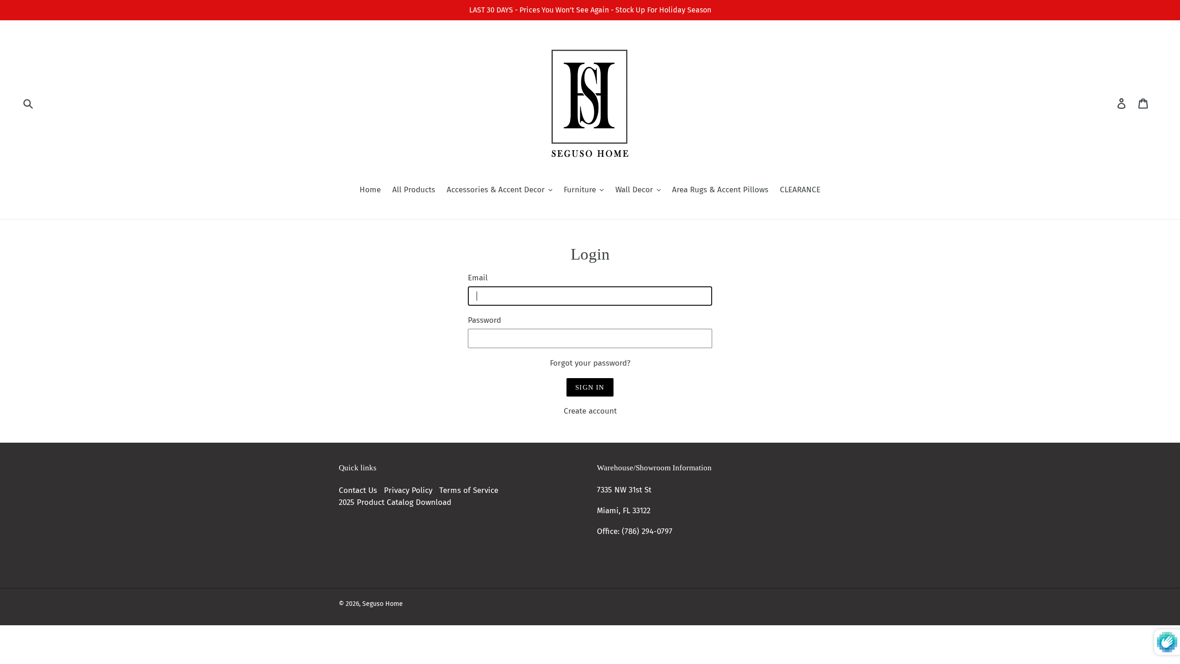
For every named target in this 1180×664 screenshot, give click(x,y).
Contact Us (358, 490)
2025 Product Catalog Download (395, 502)
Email (478, 278)
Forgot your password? (590, 363)
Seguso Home (382, 604)
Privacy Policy (408, 490)
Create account (590, 411)
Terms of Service (468, 490)
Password (484, 320)
